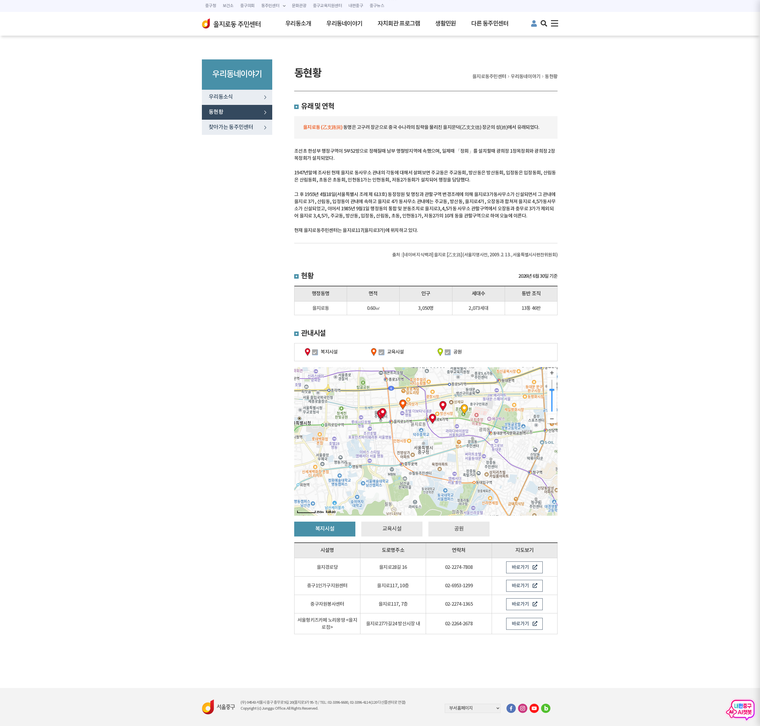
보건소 (228, 6)
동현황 (216, 112)
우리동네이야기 (344, 23)
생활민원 (445, 23)
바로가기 (520, 567)
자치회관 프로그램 (399, 23)
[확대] (552, 373)
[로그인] (533, 24)
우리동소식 (221, 97)
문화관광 (299, 6)
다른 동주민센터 (489, 23)
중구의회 (247, 6)
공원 (457, 352)
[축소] (552, 418)
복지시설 (329, 352)
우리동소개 (298, 23)
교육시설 (395, 352)
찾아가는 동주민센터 (231, 127)
